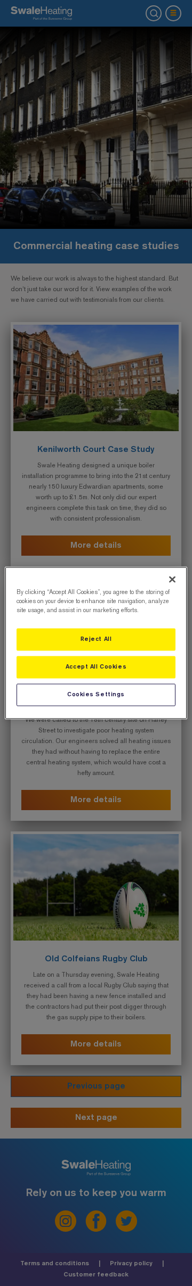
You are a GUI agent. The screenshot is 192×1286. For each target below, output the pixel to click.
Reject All (96, 639)
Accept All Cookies (96, 667)
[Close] (172, 579)
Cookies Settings (96, 694)
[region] (96, 643)
